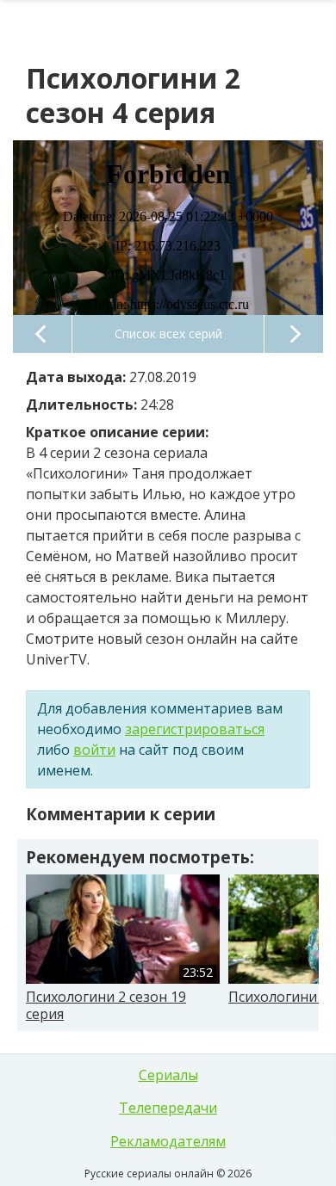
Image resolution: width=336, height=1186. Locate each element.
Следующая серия (293, 334)
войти (94, 749)
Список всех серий (168, 333)
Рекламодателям (168, 1141)
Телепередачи (168, 1107)
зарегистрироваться (194, 729)
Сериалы (168, 1075)
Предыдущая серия (42, 334)
